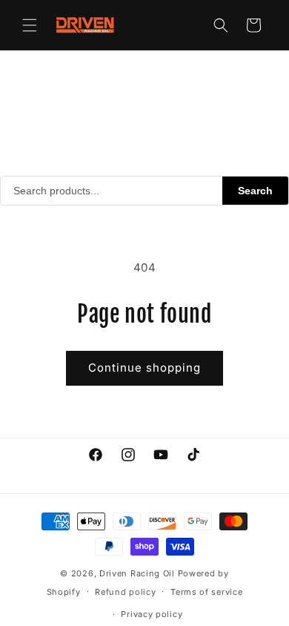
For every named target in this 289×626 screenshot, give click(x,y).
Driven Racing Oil (138, 573)
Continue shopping (144, 367)
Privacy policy (151, 614)
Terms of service (206, 592)
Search (255, 191)
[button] (29, 25)
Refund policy (125, 592)
